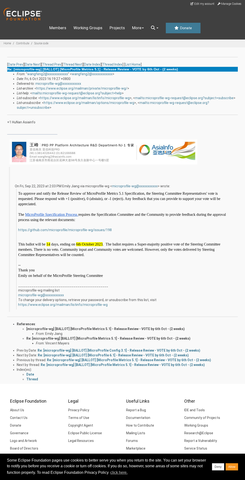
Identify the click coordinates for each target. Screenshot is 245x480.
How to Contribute (140, 425)
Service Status (195, 448)
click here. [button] (119, 472)
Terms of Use (78, 418)
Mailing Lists (135, 433)
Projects (117, 27)
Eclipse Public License (85, 433)
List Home (133, 64)
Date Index (92, 64)
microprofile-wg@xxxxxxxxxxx (58, 84)
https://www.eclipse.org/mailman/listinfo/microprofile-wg (85, 98)
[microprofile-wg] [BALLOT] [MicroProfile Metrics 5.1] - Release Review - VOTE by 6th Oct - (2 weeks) (105, 329)
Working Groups (87, 27)
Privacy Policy (78, 410)
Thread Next (72, 64)
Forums (132, 441)
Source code (41, 43)
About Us (17, 410)
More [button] (136, 27)
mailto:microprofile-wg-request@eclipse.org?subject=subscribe (184, 98)
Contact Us (19, 418)
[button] (154, 28)
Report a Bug (136, 410)
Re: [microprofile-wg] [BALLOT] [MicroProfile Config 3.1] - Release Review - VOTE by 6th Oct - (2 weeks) (119, 350)
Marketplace (135, 448)
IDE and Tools (194, 410)
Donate (185, 28)
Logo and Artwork (23, 441)
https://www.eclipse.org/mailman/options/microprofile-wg (89, 103)
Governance (19, 433)
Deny (218, 467)
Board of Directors (24, 448)
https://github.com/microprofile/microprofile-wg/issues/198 (65, 230)
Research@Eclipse (198, 433)
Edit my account (204, 4)
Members (57, 27)
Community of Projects (202, 418)
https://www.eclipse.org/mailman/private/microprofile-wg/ (81, 88)
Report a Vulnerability (200, 441)
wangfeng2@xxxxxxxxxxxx (47, 74)
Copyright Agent (80, 425)
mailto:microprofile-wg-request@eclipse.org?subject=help (77, 93)
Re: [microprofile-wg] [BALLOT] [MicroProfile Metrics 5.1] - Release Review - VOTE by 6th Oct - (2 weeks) (108, 338)
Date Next (32, 64)
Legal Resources (81, 441)
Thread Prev (51, 64)
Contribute (22, 43)
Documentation (138, 418)
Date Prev (15, 64)
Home (7, 43)
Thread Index (112, 64)
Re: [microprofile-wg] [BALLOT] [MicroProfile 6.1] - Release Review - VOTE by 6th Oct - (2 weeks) (113, 355)
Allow (231, 467)
